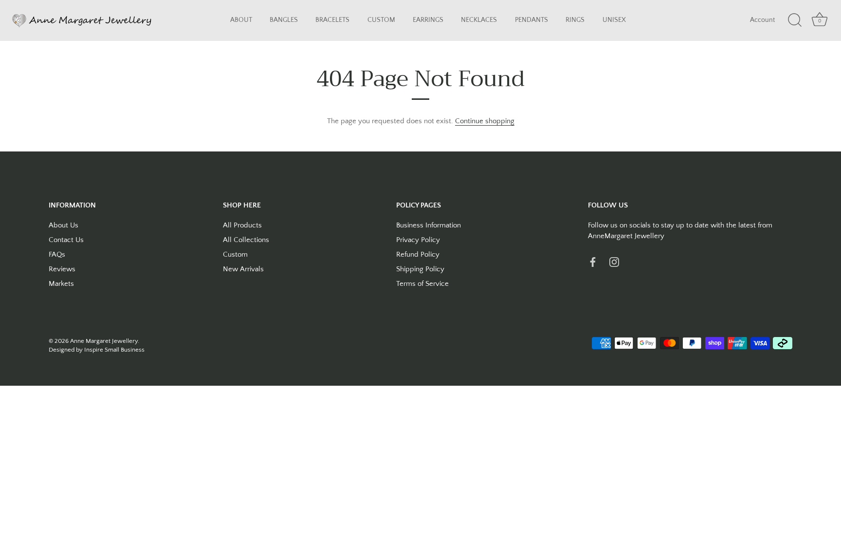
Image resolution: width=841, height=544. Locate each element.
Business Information (428, 225)
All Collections (246, 240)
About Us (63, 225)
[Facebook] (593, 262)
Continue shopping (484, 121)
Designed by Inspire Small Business (97, 349)
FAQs (57, 254)
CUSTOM (381, 20)
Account (762, 20)
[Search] (794, 20)
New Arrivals (243, 269)
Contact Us (66, 240)
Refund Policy (417, 254)
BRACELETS (332, 20)
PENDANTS (531, 20)
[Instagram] (614, 262)
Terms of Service (422, 284)
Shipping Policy (420, 269)
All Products (242, 225)
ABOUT (241, 20)
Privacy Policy (418, 240)
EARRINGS (428, 20)
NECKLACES (479, 20)
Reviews (62, 269)
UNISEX (614, 20)
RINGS (575, 20)
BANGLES (284, 20)
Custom (235, 254)
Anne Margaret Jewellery (104, 341)
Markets (61, 284)
